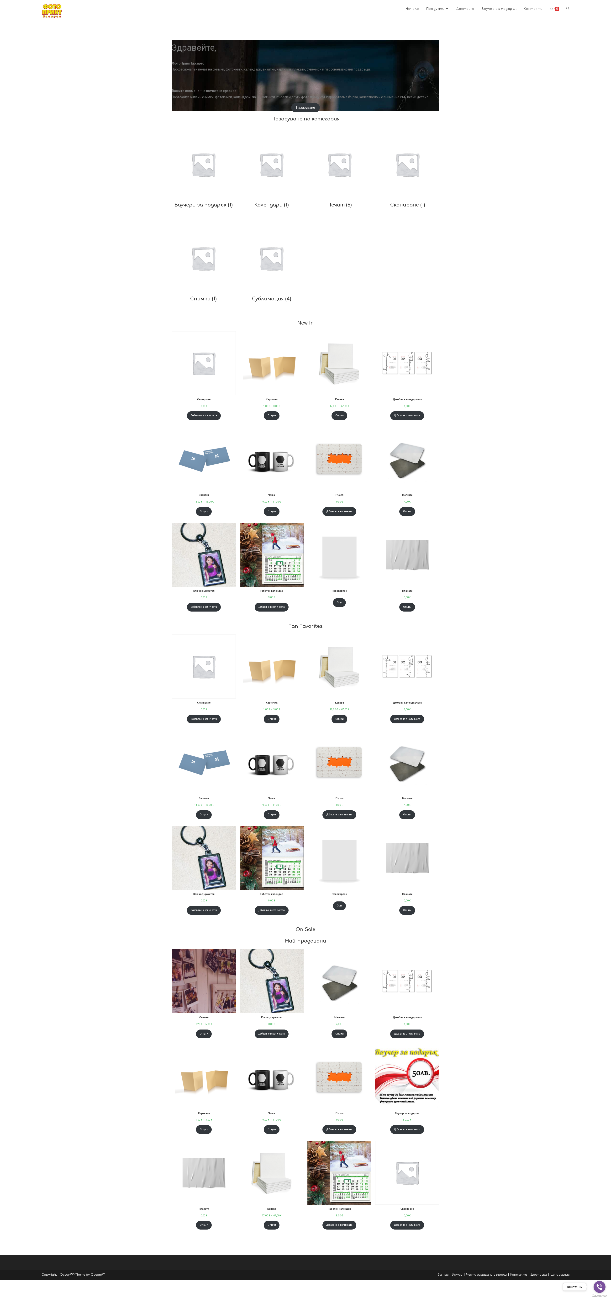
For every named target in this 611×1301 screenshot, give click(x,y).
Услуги (457, 1274)
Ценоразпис (559, 1274)
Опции (272, 415)
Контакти (518, 1274)
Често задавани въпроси (486, 1274)
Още (339, 602)
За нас (443, 1274)
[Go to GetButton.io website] (599, 1296)
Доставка (539, 1274)
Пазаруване (305, 108)
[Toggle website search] (568, 9)
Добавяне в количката (204, 415)
